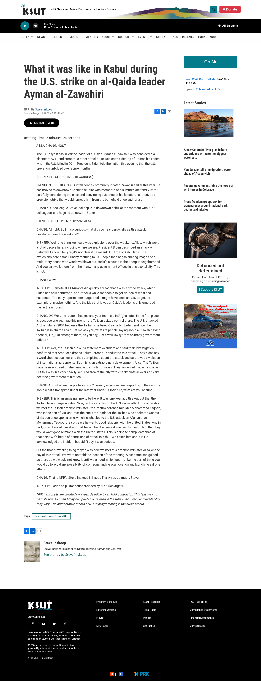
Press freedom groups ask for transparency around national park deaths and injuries (206, 205)
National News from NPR (51, 516)
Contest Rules (198, 626)
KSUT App (162, 37)
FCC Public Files (198, 602)
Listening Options (106, 610)
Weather (92, 37)
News (41, 37)
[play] (25, 26)
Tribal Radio (207, 37)
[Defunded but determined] (210, 240)
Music (74, 37)
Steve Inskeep (43, 109)
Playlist (100, 618)
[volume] (35, 26)
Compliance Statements (203, 610)
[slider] (41, 26)
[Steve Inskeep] (32, 551)
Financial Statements (202, 618)
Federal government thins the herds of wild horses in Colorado (208, 187)
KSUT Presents (183, 37)
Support (124, 37)
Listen (25, 37)
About (106, 37)
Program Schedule (106, 602)
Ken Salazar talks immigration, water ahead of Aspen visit (207, 171)
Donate (231, 9)
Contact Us (149, 626)
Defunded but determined (210, 268)
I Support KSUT (210, 289)
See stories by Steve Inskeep (65, 554)
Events (143, 37)
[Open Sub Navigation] (32, 37)
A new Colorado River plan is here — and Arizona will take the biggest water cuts (207, 153)
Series (57, 37)
